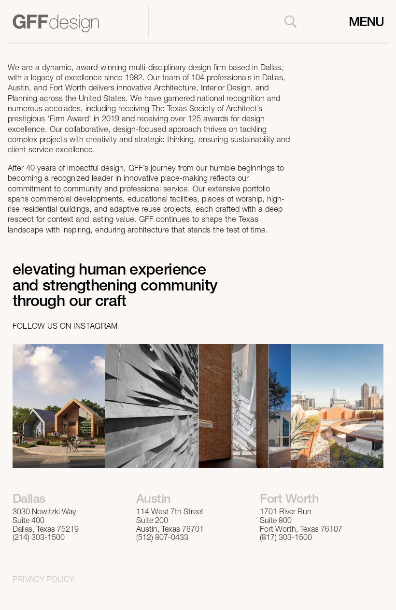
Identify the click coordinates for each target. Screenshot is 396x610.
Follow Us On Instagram (65, 327)
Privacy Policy (43, 580)
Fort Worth (289, 500)
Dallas (29, 500)
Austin (153, 500)
